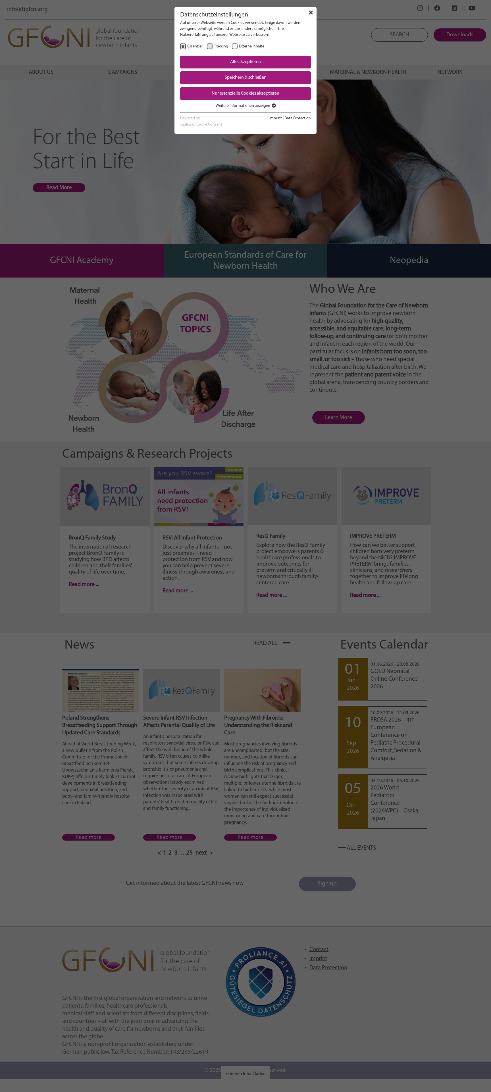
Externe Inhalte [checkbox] (251, 46)
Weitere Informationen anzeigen (243, 106)
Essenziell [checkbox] (195, 46)
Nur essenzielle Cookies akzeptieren (245, 93)
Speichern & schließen (246, 77)
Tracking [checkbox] (221, 46)
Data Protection (297, 118)
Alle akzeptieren (245, 62)
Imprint (275, 118)
